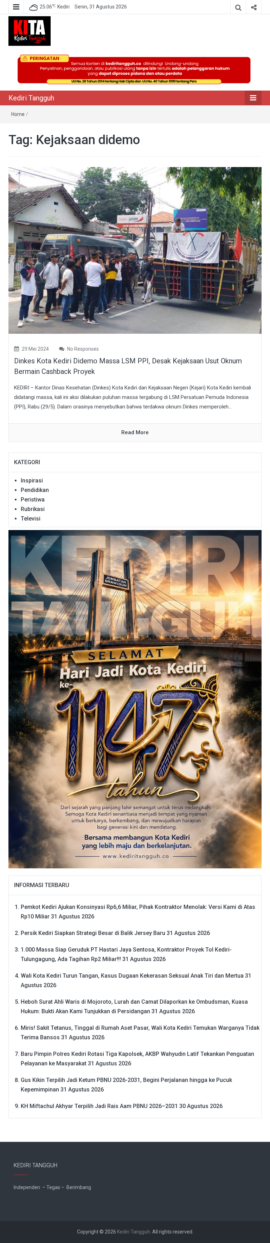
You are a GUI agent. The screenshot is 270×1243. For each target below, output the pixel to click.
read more (135, 432)
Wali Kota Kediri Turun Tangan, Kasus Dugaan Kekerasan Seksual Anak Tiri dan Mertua (132, 975)
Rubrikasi (33, 509)
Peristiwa (33, 499)
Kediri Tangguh (31, 98)
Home (18, 114)
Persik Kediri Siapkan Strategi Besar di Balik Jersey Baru (93, 933)
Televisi (30, 518)
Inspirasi (32, 480)
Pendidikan (35, 490)
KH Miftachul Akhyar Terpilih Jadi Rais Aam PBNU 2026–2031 (99, 1106)
